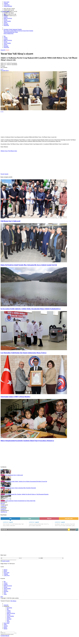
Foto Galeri (6, 2)
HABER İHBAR (5, 635)
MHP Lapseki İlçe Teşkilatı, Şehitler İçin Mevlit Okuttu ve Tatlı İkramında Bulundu (26, 494)
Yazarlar (6, 625)
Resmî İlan (6, 25)
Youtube (20, 29)
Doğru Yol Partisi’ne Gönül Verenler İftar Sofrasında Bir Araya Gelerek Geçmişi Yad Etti (29, 265)
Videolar (6, 3)
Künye (5, 33)
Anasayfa (3, 50)
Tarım (16, 32)
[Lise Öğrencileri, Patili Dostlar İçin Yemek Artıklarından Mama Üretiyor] (34, 349)
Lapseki (6, 17)
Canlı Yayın (6, 4)
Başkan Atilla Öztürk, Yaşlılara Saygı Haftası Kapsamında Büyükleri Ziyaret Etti (26, 481)
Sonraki (6, 174)
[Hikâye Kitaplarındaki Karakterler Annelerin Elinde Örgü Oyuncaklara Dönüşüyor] (34, 437)
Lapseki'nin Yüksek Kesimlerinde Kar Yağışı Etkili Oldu (20, 500)
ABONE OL (4, 512)
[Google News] (5, 70)
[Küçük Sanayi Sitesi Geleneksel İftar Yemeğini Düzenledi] (6, 486)
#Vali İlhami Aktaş (12, 151)
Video (5, 624)
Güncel (5, 15)
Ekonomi (6, 24)
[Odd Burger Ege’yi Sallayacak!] (34, 218)
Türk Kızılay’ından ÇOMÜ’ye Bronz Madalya (15, 396)
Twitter (10, 29)
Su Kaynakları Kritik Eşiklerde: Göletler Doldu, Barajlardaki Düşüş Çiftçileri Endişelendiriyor (31, 309)
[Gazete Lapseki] (5, 11)
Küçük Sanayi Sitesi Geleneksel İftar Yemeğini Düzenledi (20, 488)
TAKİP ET (3, 506)
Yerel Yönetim (7, 21)
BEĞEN (3, 503)
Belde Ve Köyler (8, 18)
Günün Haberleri (8, 6)
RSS (12, 33)
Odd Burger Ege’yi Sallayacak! (11, 221)
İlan (5, 14)
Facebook (6, 29)
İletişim (9, 33)
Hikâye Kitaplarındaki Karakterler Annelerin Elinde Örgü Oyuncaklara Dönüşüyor (27, 440)
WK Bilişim (13, 601)
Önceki (2, 174)
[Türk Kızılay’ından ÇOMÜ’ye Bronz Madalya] (34, 393)
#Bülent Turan (4, 151)
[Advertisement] (39, 124)
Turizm (5, 22)
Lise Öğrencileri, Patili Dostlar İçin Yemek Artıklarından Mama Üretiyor (23, 353)
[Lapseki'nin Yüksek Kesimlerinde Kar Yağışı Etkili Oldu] (6, 499)
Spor (13, 32)
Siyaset (5, 19)
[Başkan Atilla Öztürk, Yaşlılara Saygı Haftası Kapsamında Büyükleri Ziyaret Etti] (6, 480)
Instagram (15, 29)
